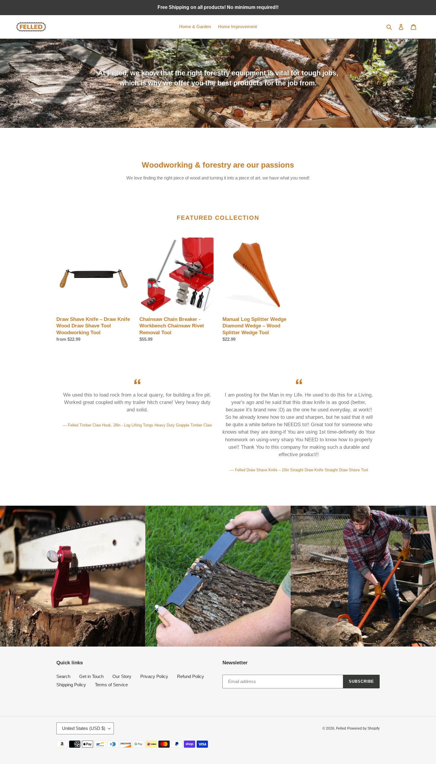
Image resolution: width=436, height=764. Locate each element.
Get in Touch (91, 676)
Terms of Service (111, 684)
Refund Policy (190, 676)
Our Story (121, 676)
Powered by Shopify (363, 728)
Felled (341, 728)
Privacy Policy (154, 676)
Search (63, 676)
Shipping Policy (71, 684)
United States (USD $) (83, 728)
